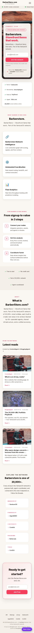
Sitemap (12, 615)
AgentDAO (13, 516)
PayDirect (15, 94)
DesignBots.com (19, 628)
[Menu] (30, 3)
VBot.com (14, 99)
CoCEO (12, 550)
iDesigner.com (13, 626)
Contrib (12, 527)
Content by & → (16, 350)
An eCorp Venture (9, 4)
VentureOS (14, 84)
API (7, 615)
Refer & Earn (27, 629)
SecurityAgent (18, 89)
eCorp (18, 615)
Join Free (17, 592)
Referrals (13, 539)
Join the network (17, 60)
